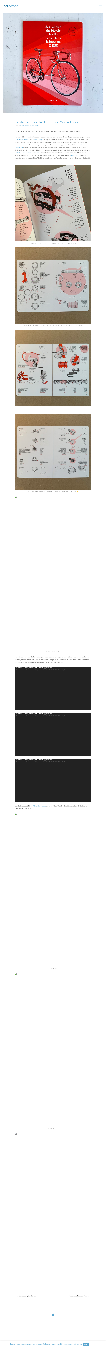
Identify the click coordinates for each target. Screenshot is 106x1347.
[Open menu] (100, 6)
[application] (53, 688)
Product (37, 126)
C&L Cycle (74, 155)
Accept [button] (85, 1344)
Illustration (28, 126)
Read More (92, 1344)
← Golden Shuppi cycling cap (26, 1296)
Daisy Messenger (37, 140)
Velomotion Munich (39, 806)
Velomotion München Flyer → (79, 1296)
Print (33, 126)
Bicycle (22, 126)
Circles (26, 140)
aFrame (37, 153)
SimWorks (19, 140)
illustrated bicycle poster (23, 153)
